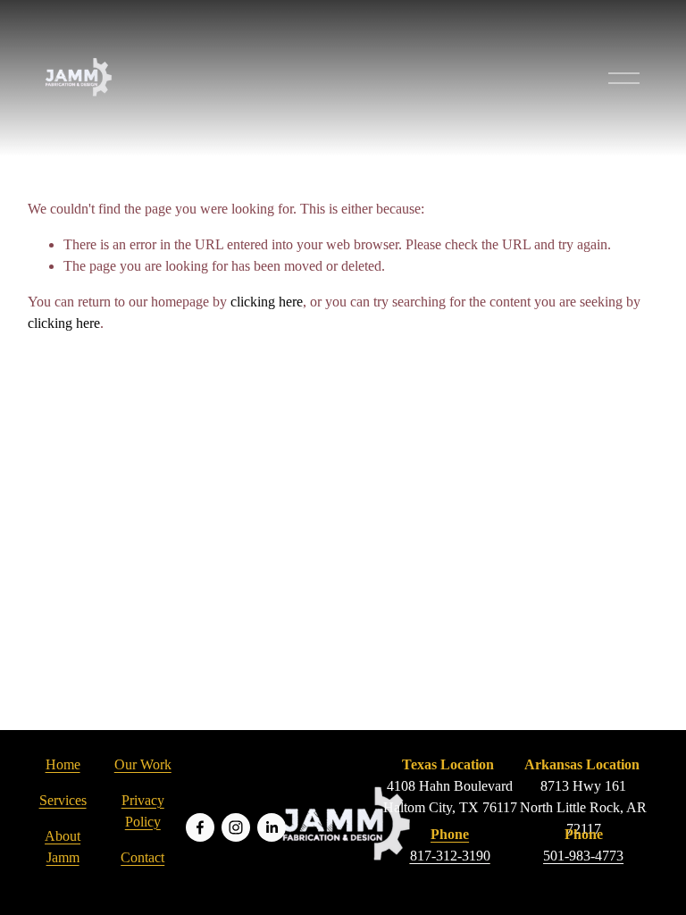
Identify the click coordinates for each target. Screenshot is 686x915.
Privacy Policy (142, 811)
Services (63, 800)
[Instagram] (236, 827)
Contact (142, 857)
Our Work (143, 764)
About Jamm (62, 846)
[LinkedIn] (271, 827)
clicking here (266, 301)
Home (63, 764)
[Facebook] (200, 827)
